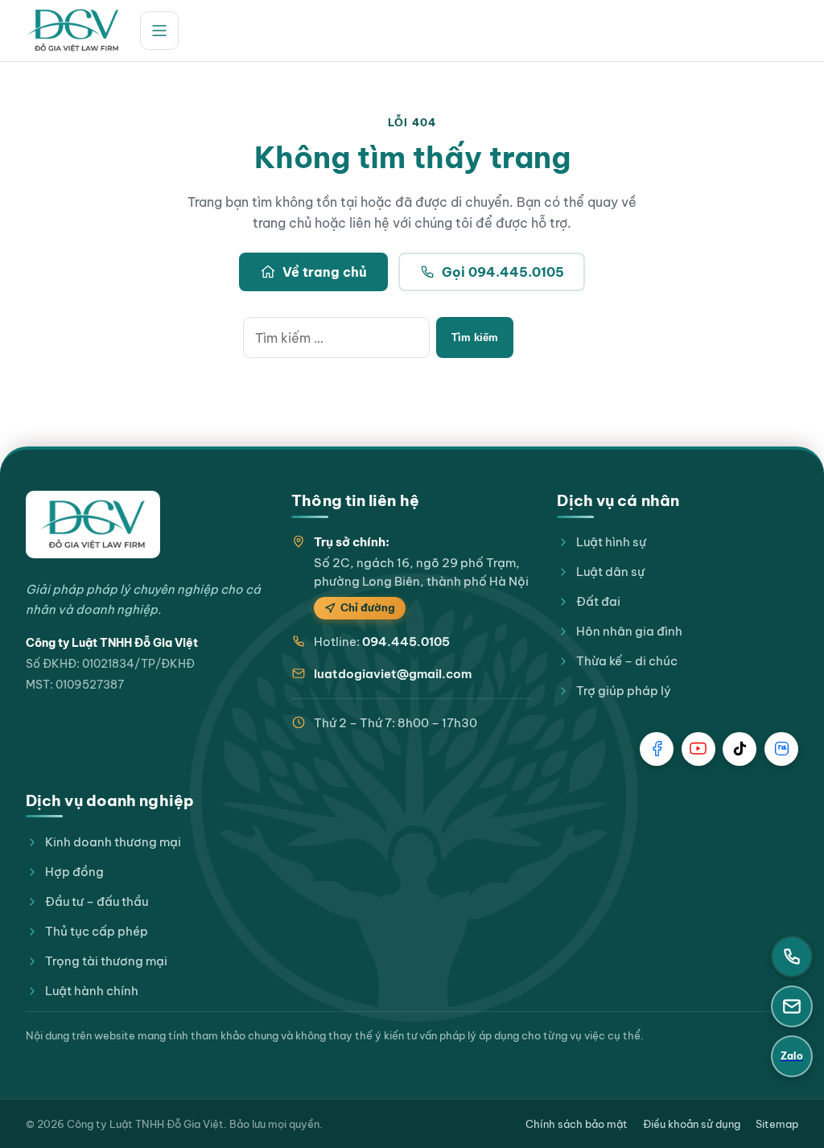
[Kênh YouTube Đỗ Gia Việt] (698, 749)
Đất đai (598, 601)
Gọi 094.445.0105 (503, 272)
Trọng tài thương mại (106, 961)
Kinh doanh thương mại (113, 842)
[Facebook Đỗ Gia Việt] (657, 749)
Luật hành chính (91, 990)
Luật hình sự (611, 541)
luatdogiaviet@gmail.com (393, 673)
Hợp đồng (74, 871)
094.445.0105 (406, 641)
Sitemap (777, 1123)
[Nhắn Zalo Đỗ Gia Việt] (781, 749)
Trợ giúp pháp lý (623, 690)
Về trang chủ (324, 272)
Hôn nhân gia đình (629, 631)
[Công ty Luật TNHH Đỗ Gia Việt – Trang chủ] (73, 30)
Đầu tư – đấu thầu (96, 901)
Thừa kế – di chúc (627, 661)
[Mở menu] (159, 30)
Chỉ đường (367, 607)
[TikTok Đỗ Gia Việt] (739, 749)
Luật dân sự (610, 571)
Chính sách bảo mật (576, 1123)
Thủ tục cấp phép (96, 931)
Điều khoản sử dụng (691, 1123)
